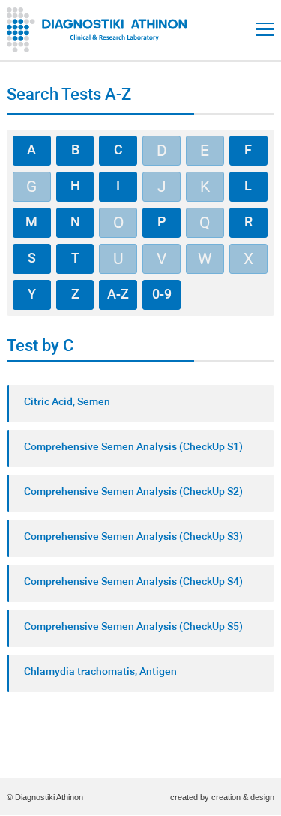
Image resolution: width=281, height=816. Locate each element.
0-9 (162, 295)
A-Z (118, 295)
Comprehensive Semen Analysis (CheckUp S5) (133, 627)
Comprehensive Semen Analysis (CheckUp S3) (133, 537)
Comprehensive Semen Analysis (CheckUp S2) (133, 492)
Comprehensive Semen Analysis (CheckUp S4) (133, 582)
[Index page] (100, 30)
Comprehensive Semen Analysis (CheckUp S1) (133, 447)
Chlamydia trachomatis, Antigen (100, 672)
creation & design (242, 797)
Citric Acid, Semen (67, 402)
